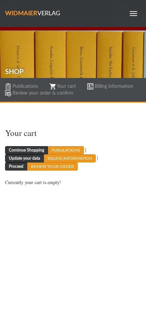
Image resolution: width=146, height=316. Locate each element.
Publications (24, 86)
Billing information (113, 86)
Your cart (66, 86)
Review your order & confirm (42, 93)
